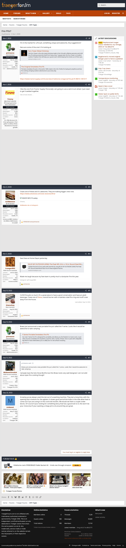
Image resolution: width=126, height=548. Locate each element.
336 (16, 63)
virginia (15, 315)
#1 (89, 38)
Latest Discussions (107, 38)
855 (16, 113)
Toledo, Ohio (13, 385)
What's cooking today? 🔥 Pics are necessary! (36, 486)
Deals (58, 13)
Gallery (46, 13)
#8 (89, 393)
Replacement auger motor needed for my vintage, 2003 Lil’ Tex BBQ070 (110, 44)
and (31, 222)
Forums (16, 13)
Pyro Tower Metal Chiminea (38, 51)
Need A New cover (105, 86)
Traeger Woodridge (105, 74)
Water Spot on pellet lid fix (108, 94)
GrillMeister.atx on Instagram (29, 205)
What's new (30, 13)
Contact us (85, 545)
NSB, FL (15, 280)
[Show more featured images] (89, 478)
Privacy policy (106, 545)
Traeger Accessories (105, 82)
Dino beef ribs (77, 487)
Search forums (19, 19)
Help (113, 545)
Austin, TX (15, 67)
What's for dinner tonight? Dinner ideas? (59, 486)
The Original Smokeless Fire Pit (32, 67)
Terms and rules (95, 545)
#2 (89, 84)
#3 (89, 187)
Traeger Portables (104, 65)
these (40, 297)
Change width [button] (76, 545)
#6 (89, 322)
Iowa (16, 117)
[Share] (86, 38)
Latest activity (100, 517)
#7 (89, 358)
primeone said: (26, 363)
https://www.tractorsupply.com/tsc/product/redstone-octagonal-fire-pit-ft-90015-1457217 (53, 79)
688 (16, 212)
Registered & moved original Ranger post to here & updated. (110, 57)
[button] (38, 13)
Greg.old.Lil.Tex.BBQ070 (84, 528)
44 (17, 380)
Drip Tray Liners (104, 68)
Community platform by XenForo (20, 545)
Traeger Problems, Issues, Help (108, 53)
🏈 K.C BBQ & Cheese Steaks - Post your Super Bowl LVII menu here (13, 486)
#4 (89, 254)
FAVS (68, 13)
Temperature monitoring (108, 78)
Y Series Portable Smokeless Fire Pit (35, 334)
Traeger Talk (102, 90)
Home (6, 13)
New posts (7, 19)
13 (17, 276)
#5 (89, 290)
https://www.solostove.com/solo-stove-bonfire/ (37, 194)
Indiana (15, 418)
